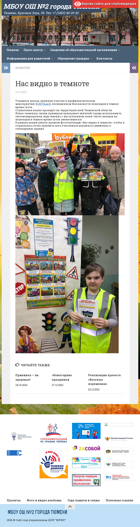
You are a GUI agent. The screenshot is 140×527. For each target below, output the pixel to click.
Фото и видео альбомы (44, 500)
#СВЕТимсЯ (43, 104)
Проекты (14, 500)
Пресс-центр (33, 50)
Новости (22, 68)
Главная (13, 50)
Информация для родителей (28, 58)
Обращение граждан (73, 58)
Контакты (104, 58)
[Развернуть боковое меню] (6, 68)
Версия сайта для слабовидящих (109, 4)
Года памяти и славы (84, 500)
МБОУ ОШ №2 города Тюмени (51, 6)
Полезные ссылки (119, 500)
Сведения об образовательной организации (83, 50)
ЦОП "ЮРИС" (57, 520)
